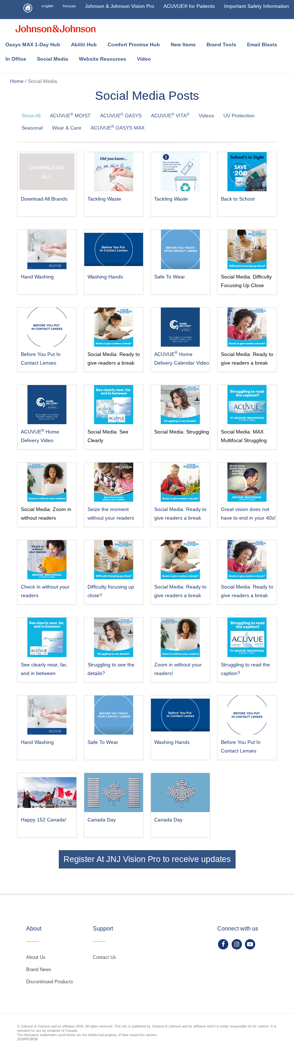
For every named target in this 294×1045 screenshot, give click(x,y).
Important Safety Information (256, 6)
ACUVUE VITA (170, 115)
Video (144, 59)
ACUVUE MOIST (70, 115)
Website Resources (102, 59)
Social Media (52, 59)
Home (17, 81)
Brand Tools (221, 44)
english (47, 6)
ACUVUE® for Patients (189, 6)
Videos (206, 115)
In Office (15, 59)
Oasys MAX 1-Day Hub (32, 44)
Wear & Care (66, 128)
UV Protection (239, 115)
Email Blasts (262, 44)
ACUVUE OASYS (121, 115)
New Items (183, 44)
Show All (31, 115)
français (69, 6)
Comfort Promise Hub (134, 44)
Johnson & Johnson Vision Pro (119, 6)
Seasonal (32, 128)
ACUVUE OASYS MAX (117, 127)
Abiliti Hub (84, 44)
